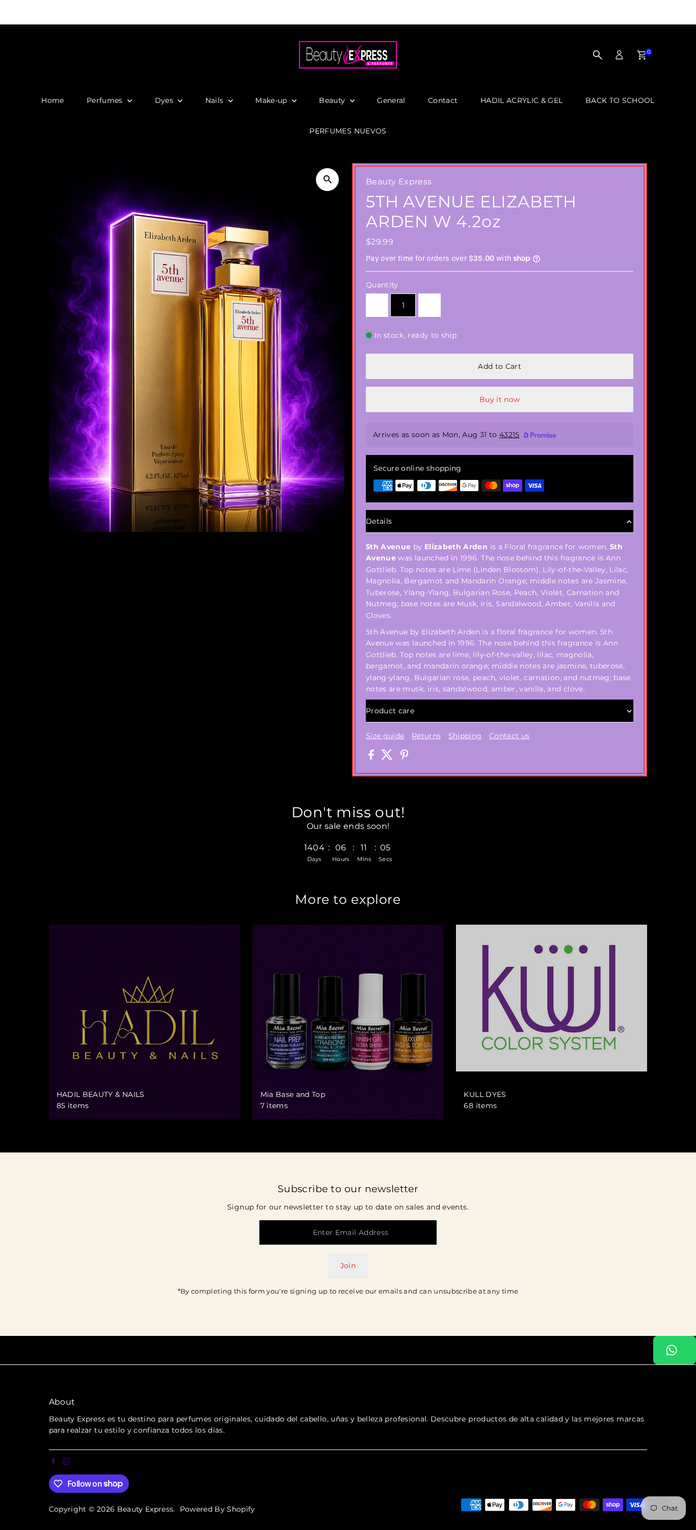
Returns (426, 735)
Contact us (509, 735)
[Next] (508, 12)
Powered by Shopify (217, 1509)
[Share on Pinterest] (404, 757)
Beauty (333, 100)
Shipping (465, 735)
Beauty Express (145, 1509)
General (391, 100)
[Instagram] (17, 12)
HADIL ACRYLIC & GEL (521, 100)
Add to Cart (499, 366)
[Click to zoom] (327, 179)
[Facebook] (4, 12)
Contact (443, 100)
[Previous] (187, 12)
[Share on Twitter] (388, 757)
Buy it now (499, 399)
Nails (215, 100)
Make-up (272, 100)
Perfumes (106, 100)
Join (348, 1265)
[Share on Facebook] (372, 757)
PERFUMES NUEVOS (347, 131)
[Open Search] (597, 55)
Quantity (382, 284)
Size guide (385, 735)
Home (52, 100)
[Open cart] (641, 55)
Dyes (165, 100)
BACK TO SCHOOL (620, 100)
